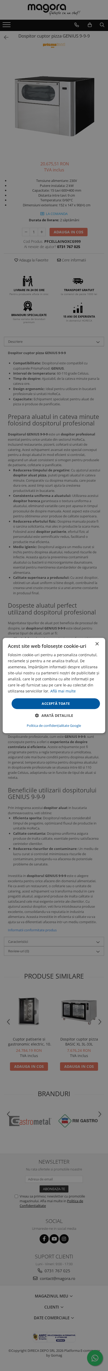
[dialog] (54, 685)
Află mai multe (63, 691)
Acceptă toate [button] (56, 703)
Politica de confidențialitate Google (54, 725)
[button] (54, 715)
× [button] (97, 644)
